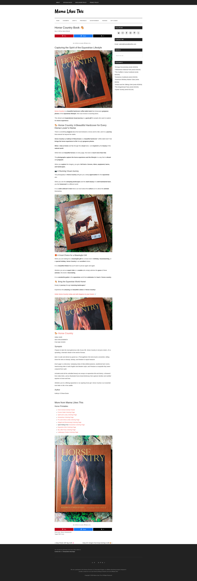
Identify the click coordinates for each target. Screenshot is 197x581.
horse (62, 534)
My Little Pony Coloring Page (67, 430)
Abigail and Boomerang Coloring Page (69, 422)
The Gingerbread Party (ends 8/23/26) (127, 87)
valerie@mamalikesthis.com (127, 44)
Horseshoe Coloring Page (66, 417)
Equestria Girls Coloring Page (67, 427)
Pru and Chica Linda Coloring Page (68, 420)
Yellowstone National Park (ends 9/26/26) (128, 69)
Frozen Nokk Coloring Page (66, 412)
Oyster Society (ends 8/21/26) (124, 89)
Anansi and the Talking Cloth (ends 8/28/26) (128, 84)
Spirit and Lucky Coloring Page (67, 415)
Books (62, 532)
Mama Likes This (69, 11)
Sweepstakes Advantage (69, 551)
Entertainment (68, 532)
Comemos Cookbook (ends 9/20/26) (126, 77)
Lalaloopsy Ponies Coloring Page (68, 432)
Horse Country (65, 333)
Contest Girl (57, 551)
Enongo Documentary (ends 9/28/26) (126, 67)
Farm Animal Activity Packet (66, 410)
